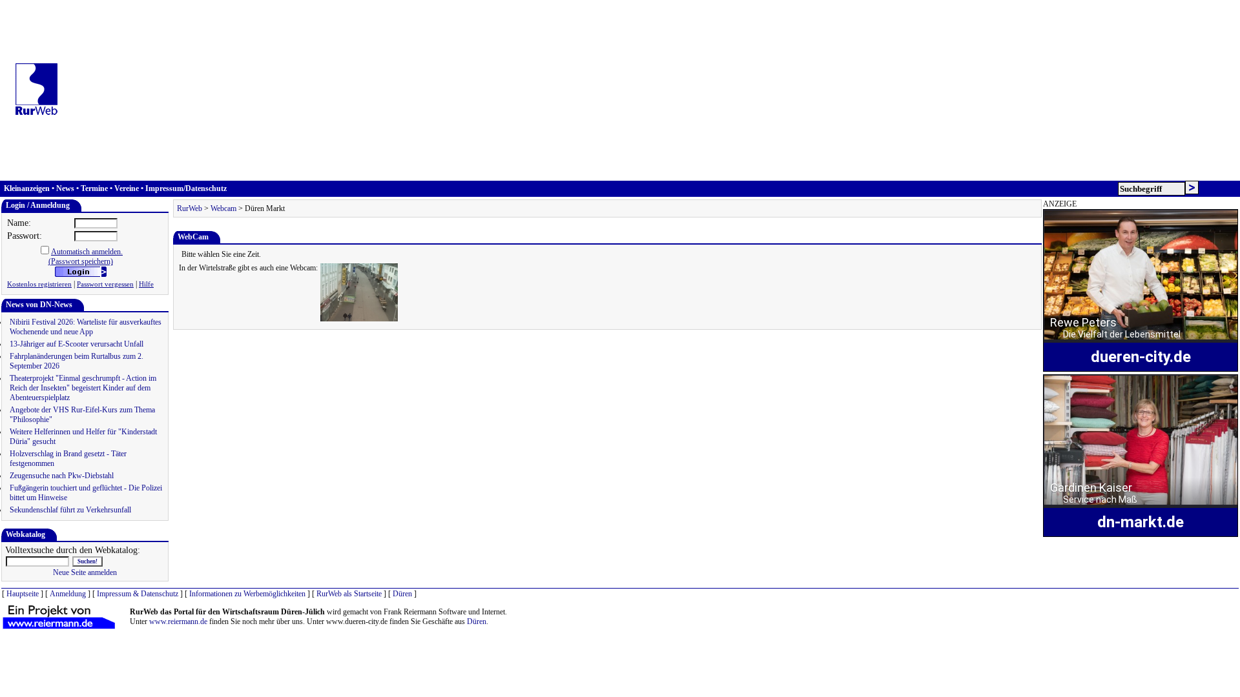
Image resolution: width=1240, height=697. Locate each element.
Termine (94, 188)
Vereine (126, 188)
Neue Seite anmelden (85, 572)
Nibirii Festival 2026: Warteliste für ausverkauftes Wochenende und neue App (85, 327)
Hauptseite (22, 593)
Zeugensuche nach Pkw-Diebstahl (62, 475)
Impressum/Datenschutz (186, 188)
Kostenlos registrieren (39, 284)
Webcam (223, 208)
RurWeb (189, 208)
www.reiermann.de (178, 621)
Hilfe (146, 284)
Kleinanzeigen (27, 188)
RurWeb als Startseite (349, 593)
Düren (402, 593)
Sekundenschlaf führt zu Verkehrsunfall (70, 509)
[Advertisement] (652, 90)
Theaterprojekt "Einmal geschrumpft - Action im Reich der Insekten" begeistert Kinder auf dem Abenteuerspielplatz (83, 388)
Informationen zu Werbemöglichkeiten (247, 593)
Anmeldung (68, 593)
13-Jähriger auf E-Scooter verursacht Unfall (76, 343)
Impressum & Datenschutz (137, 593)
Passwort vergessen (105, 284)
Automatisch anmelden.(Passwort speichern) (85, 256)
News (65, 188)
